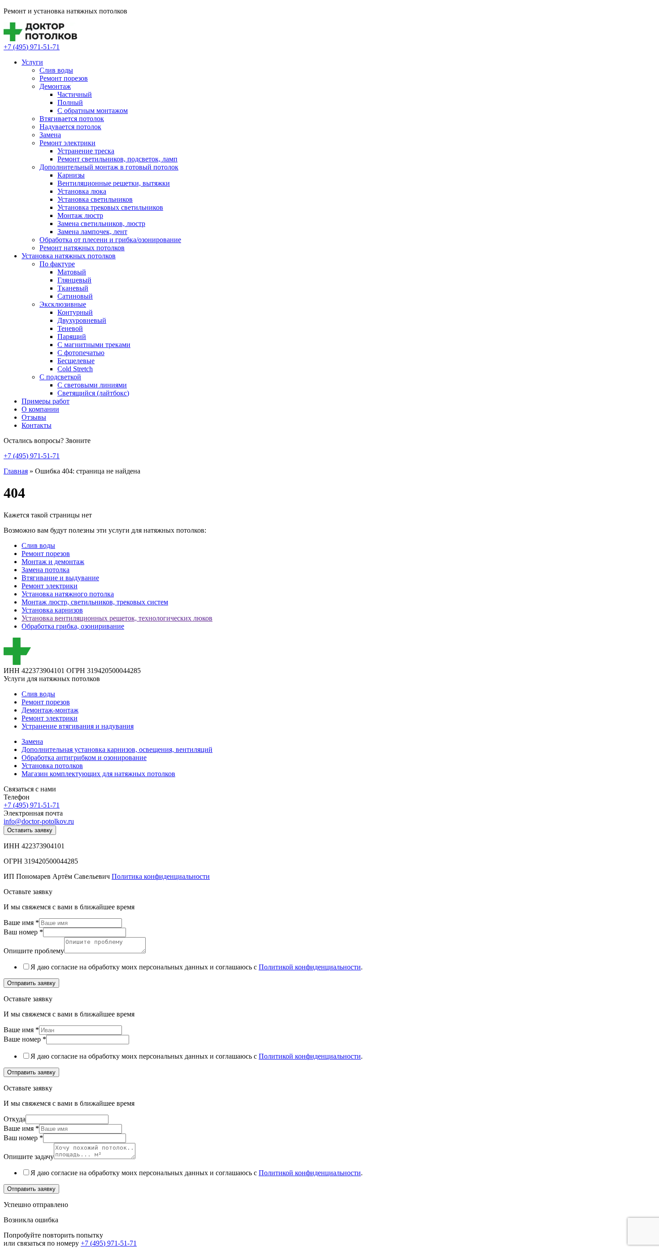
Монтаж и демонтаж (53, 561)
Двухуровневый (81, 320)
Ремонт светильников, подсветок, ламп (117, 159)
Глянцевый (74, 280)
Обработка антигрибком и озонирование (84, 757)
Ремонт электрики (67, 143)
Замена (50, 135)
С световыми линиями (92, 385)
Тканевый (72, 288)
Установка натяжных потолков (69, 256)
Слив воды (56, 70)
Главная (16, 471)
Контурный (75, 312)
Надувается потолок (70, 126)
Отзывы (34, 417)
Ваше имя (21, 922)
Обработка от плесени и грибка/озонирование (110, 239)
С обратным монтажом (92, 110)
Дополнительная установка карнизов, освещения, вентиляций (117, 749)
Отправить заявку (31, 983)
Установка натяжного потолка (68, 594)
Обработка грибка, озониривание (73, 626)
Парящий (71, 336)
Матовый (71, 272)
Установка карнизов (52, 610)
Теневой (70, 328)
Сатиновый (75, 296)
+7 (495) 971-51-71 (32, 47)
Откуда (15, 1119)
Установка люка (81, 191)
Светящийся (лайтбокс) (93, 393)
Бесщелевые (76, 361)
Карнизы (71, 175)
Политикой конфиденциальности (310, 967)
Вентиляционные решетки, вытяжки (113, 183)
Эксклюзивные (62, 304)
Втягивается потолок (71, 118)
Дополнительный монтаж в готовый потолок (108, 167)
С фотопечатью (80, 352)
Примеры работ (45, 401)
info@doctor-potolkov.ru (39, 821)
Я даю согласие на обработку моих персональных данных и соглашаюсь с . (196, 967)
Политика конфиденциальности (161, 876)
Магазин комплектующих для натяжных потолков (98, 774)
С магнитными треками (93, 344)
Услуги (32, 62)
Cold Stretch (75, 369)
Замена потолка (45, 569)
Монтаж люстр (80, 215)
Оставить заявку (29, 830)
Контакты (37, 425)
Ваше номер (25, 1039)
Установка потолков (52, 765)
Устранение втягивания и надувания (78, 726)
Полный (70, 102)
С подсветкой (60, 377)
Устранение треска (85, 151)
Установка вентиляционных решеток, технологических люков (117, 618)
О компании (40, 409)
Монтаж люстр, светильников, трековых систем (95, 602)
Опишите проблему (34, 951)
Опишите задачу (29, 1156)
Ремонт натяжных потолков (82, 248)
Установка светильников (95, 199)
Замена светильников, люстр (101, 223)
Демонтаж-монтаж (50, 710)
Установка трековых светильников (110, 207)
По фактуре (57, 264)
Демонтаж (55, 86)
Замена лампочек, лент (92, 231)
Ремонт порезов (63, 78)
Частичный (74, 94)
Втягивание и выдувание (60, 578)
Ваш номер (23, 932)
